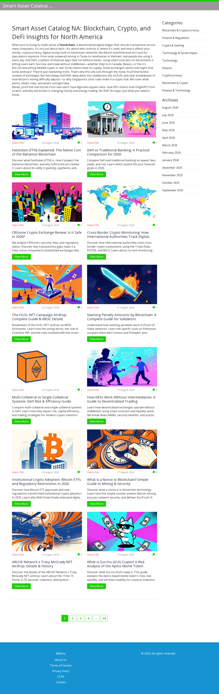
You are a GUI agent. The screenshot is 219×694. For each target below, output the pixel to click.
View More (21, 174)
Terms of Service (61, 665)
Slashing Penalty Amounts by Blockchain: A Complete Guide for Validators (121, 317)
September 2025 (172, 190)
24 (104, 618)
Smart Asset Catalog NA (28, 5)
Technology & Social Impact (179, 53)
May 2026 (168, 130)
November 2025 (172, 175)
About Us (61, 660)
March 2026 (169, 145)
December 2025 (172, 168)
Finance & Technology (176, 90)
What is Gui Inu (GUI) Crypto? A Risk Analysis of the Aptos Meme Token (116, 564)
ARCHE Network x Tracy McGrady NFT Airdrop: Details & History (42, 564)
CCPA (60, 676)
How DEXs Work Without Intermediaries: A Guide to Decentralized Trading (121, 399)
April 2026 (168, 138)
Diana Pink (18, 142)
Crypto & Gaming (173, 45)
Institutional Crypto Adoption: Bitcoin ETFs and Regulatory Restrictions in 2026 (46, 482)
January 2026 (170, 160)
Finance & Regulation (175, 38)
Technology (169, 60)
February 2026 (171, 152)
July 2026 (168, 115)
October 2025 (170, 183)
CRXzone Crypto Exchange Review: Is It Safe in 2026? (47, 234)
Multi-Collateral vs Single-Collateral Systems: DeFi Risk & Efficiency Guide (41, 399)
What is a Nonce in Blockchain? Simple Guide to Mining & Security (117, 482)
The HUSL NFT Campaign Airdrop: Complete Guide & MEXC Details (39, 317)
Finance (167, 68)
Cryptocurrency (172, 75)
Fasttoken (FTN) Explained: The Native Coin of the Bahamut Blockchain (46, 152)
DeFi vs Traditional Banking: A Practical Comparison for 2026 (118, 152)
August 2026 (170, 107)
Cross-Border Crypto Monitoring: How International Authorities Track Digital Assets (118, 234)
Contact (61, 682)
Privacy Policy (60, 671)
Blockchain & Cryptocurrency (180, 30)
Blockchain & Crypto (175, 83)
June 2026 (168, 122)
